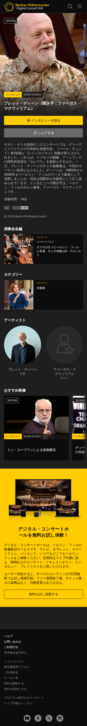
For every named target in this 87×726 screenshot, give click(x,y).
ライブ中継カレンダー (18, 703)
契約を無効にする (15, 689)
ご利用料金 (11, 672)
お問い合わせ (12, 641)
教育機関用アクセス (17, 666)
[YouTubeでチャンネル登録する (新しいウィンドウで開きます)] (27, 718)
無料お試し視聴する (43, 594)
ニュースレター (14, 661)
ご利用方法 (11, 647)
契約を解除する (14, 683)
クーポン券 (11, 678)
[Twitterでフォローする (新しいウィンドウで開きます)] (49, 718)
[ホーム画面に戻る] (26, 6)
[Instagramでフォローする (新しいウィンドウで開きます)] (59, 718)
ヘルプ (8, 636)
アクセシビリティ (15, 652)
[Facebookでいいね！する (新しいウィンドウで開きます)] (38, 718)
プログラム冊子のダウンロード (24, 697)
